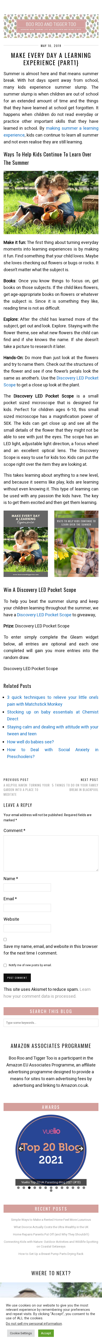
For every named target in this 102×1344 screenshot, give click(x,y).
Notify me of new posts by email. (30, 965)
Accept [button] (46, 1333)
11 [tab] (73, 1187)
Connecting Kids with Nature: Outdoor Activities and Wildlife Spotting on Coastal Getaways (51, 1244)
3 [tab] (29, 1187)
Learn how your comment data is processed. (47, 993)
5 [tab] (40, 1187)
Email (10, 899)
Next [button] (80, 1148)
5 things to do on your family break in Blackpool (75, 784)
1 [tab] (18, 1187)
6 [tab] (45, 1187)
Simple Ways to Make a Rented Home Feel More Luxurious (51, 1219)
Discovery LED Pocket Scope (44, 615)
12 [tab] (78, 1187)
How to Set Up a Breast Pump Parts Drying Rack (51, 1254)
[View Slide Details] (63, 1150)
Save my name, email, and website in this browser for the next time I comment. (51, 950)
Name (11, 879)
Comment (14, 830)
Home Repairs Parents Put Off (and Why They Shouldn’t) (51, 1234)
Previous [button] (21, 1148)
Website (11, 919)
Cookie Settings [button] (21, 1333)
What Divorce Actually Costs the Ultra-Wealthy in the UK (51, 1227)
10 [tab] (67, 1187)
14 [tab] (51, 1190)
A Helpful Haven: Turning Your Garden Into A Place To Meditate (27, 787)
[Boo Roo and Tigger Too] (51, 19)
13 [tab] (84, 1187)
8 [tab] (56, 1187)
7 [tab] (51, 1187)
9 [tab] (62, 1187)
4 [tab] (34, 1187)
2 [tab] (24, 1187)
